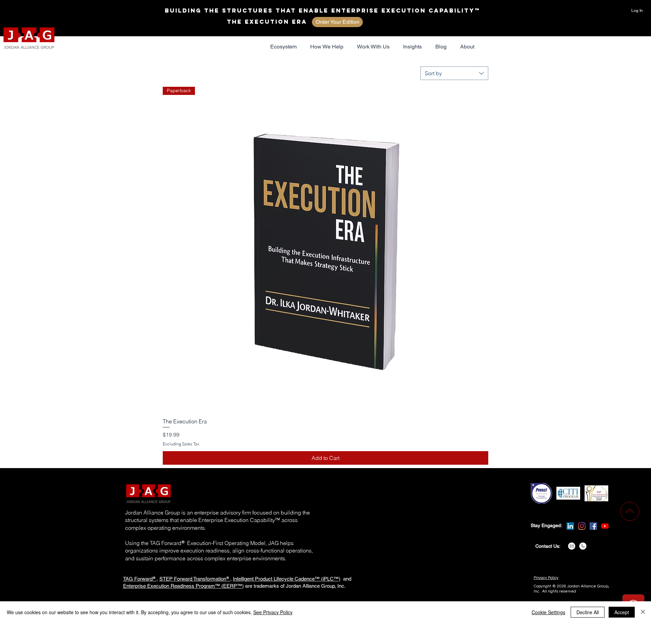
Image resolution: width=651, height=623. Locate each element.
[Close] (643, 612)
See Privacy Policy (273, 612)
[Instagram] (582, 526)
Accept (621, 612)
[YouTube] (605, 526)
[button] (283, 47)
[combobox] (454, 73)
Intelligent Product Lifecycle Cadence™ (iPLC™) (286, 579)
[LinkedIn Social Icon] (570, 526)
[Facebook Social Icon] (593, 526)
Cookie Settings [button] (548, 612)
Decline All (587, 612)
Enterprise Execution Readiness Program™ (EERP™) (183, 586)
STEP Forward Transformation (192, 579)
